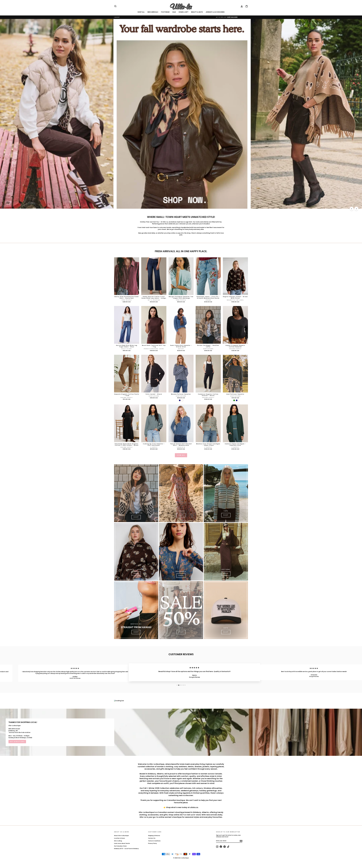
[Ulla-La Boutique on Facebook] (221, 846)
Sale (174, 12)
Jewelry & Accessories (215, 12)
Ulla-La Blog (118, 841)
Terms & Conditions (154, 841)
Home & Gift (183, 12)
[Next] (356, 209)
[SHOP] (181, 493)
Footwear (165, 12)
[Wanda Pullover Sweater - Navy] (180, 400)
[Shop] (136, 493)
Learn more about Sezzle (122, 843)
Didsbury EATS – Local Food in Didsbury (126, 848)
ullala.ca (194, 807)
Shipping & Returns (154, 835)
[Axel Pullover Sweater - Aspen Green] (234, 400)
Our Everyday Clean (120, 846)
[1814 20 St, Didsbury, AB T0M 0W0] (181, 732)
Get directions (17, 741)
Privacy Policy (152, 843)
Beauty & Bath (197, 12)
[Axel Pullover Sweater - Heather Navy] (237, 400)
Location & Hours (119, 838)
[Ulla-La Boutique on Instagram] (217, 846)
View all (181, 455)
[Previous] (352, 209)
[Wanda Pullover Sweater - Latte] (182, 400)
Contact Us (151, 838)
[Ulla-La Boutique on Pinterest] (224, 846)
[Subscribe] (241, 841)
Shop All (141, 12)
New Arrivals (152, 12)
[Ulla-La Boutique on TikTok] (228, 846)
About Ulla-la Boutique (121, 835)
